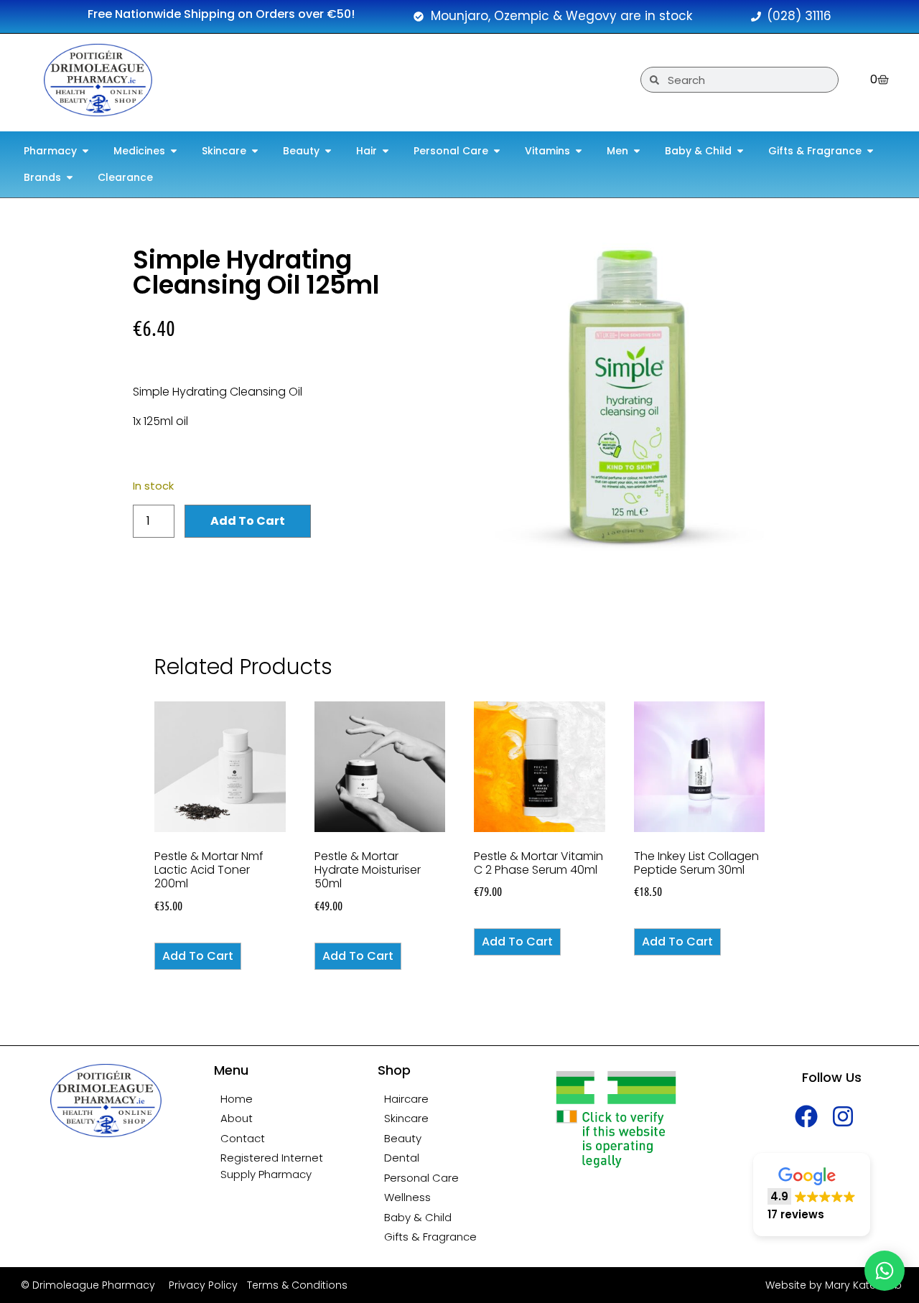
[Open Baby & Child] (740, 151)
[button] (811, 1195)
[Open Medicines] (174, 151)
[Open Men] (637, 151)
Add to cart (247, 521)
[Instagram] (843, 1116)
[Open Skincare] (255, 151)
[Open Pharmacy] (85, 151)
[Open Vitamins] (579, 151)
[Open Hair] (386, 151)
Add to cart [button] (197, 956)
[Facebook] (806, 1116)
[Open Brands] (70, 177)
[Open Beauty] (328, 151)
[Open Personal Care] (497, 151)
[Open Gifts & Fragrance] (870, 151)
